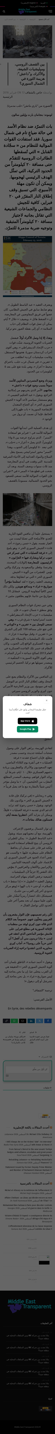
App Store (25, 721)
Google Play (25, 729)
